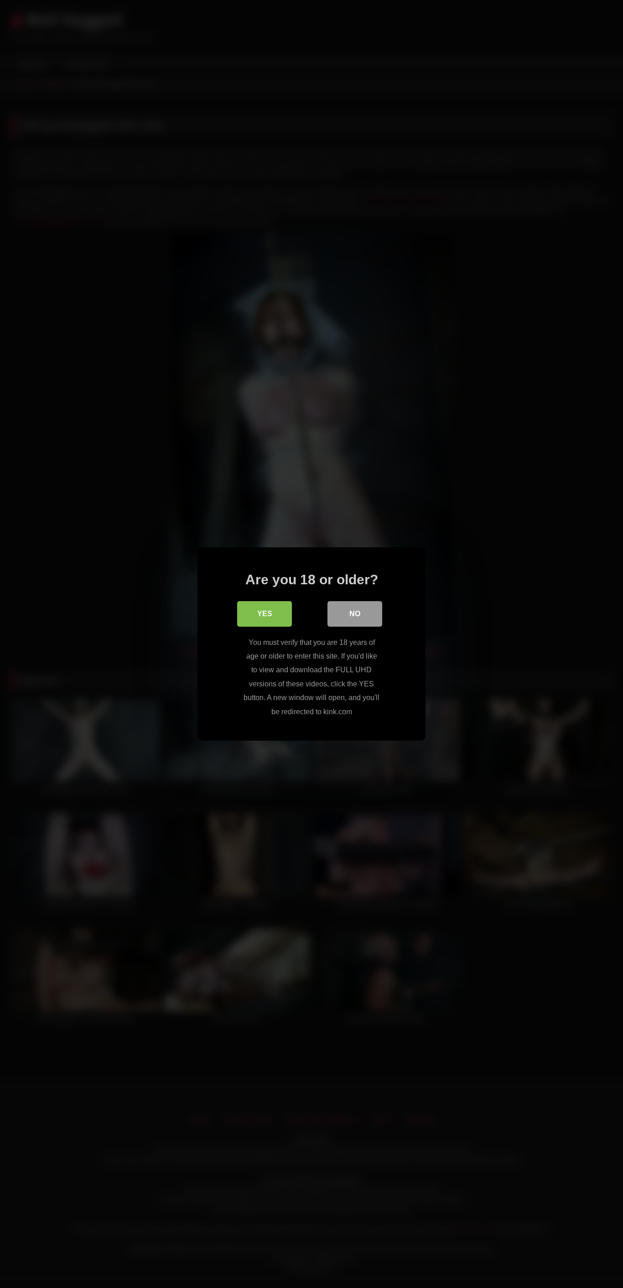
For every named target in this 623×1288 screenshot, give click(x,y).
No (354, 614)
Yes (264, 614)
